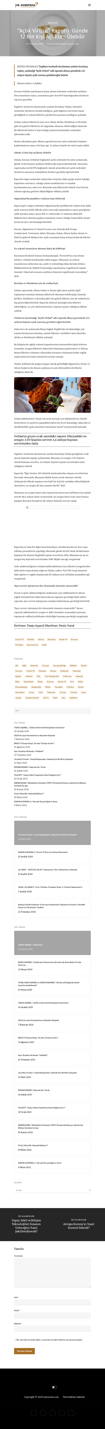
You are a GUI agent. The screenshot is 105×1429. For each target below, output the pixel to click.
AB (16, 666)
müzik (47, 687)
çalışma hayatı (32, 698)
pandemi (19, 645)
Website (17, 1324)
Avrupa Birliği (59, 666)
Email (17, 1310)
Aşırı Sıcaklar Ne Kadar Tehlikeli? (29, 751)
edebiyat (64, 671)
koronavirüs (32, 645)
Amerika (34, 666)
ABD (24, 666)
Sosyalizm (19, 692)
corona (18, 671)
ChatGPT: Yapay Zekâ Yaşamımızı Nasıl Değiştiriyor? (37, 775)
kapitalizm (28, 682)
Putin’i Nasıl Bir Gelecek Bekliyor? (29, 794)
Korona (74, 639)
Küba (80, 682)
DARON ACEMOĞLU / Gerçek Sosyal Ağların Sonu (35, 802)
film (38, 676)
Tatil (40, 692)
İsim (16, 1297)
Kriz (72, 682)
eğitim (18, 676)
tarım (31, 692)
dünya (41, 639)
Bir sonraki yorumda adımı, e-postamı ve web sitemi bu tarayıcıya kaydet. (49, 1340)
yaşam (18, 698)
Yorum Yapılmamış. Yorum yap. (63, 43)
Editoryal (52, 23)
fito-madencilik (52, 676)
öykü (55, 698)
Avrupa (45, 666)
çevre (46, 698)
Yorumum (18, 1256)
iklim (17, 682)
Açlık (44, 645)
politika (30, 639)
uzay (83, 692)
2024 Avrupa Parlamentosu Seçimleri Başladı (34, 736)
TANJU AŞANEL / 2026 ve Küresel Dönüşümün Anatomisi (39, 728)
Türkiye (73, 692)
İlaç (63, 698)
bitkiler (73, 666)
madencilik (36, 687)
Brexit (84, 666)
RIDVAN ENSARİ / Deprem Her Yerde (30, 767)
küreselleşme (21, 687)
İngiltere (73, 698)
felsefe (28, 676)
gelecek (79, 676)
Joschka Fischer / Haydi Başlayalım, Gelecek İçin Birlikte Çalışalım (43, 759)
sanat (81, 687)
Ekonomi (51, 639)
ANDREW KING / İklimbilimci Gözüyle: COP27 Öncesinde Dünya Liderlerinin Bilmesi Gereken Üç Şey (50, 784)
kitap (40, 682)
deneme (42, 671)
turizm (63, 692)
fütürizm (67, 676)
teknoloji (51, 692)
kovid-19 (63, 639)
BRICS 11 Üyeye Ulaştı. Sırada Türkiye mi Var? (34, 743)
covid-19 (19, 639)
